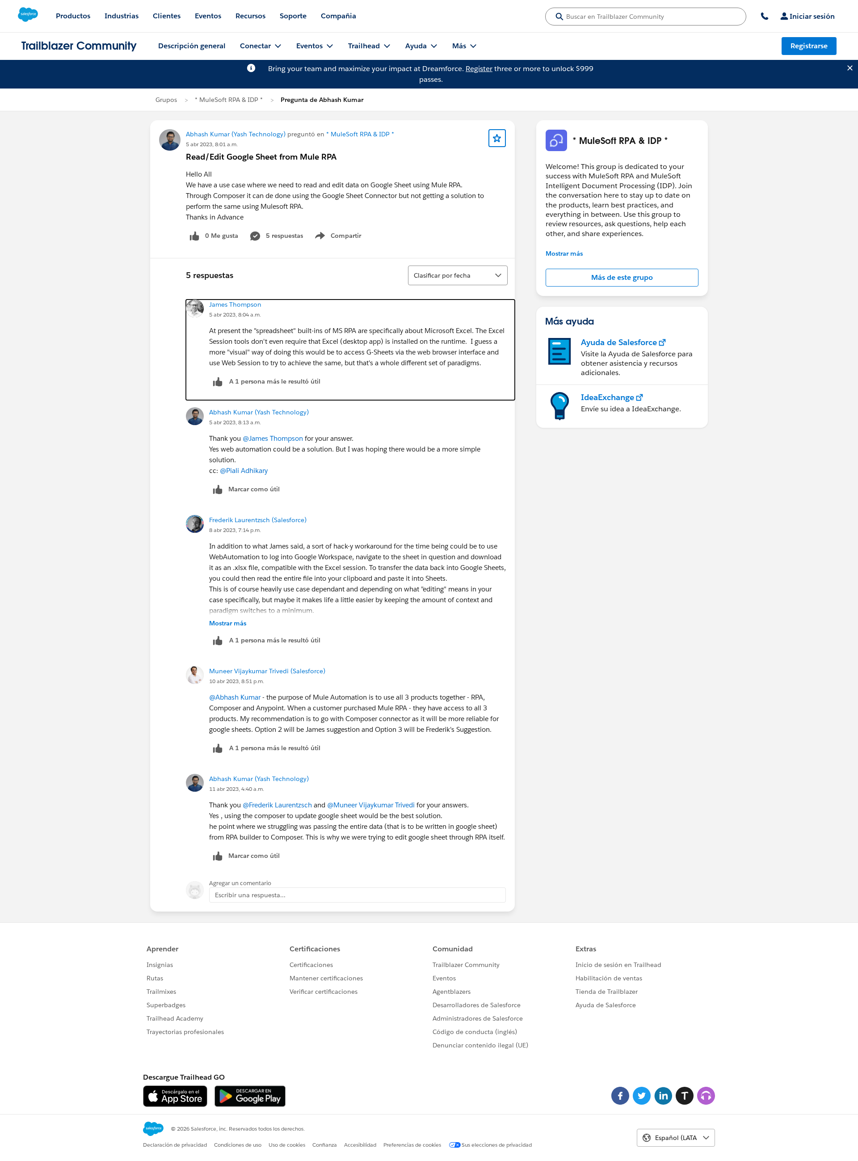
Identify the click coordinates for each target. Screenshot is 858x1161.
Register (479, 68)
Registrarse (809, 46)
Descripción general (192, 46)
